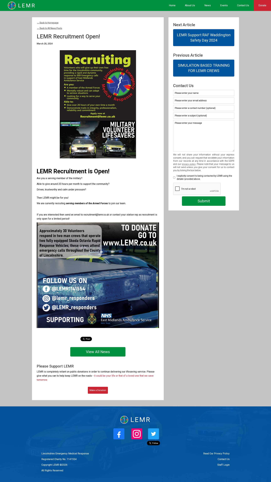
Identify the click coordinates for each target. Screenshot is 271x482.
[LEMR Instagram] (136, 433)
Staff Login (223, 464)
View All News (98, 352)
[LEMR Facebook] (118, 433)
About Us (190, 5)
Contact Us (243, 5)
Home (172, 5)
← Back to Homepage (47, 22)
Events (224, 5)
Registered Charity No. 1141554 (59, 459)
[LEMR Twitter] (153, 433)
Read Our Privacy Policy (216, 453)
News (207, 5)
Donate (262, 5)
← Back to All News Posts (49, 28)
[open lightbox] (98, 104)
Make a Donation (98, 390)
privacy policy (189, 164)
